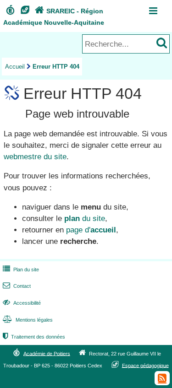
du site (84, 218)
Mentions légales (28, 320)
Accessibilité (22, 303)
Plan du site (21, 269)
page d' (91, 230)
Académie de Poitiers (46, 353)
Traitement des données (34, 337)
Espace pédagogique (145, 365)
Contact (17, 286)
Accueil (15, 66)
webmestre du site (35, 156)
